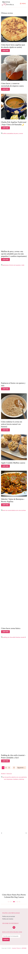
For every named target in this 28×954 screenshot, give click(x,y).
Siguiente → (21, 767)
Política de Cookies (7, 919)
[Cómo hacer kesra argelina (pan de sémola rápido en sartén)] (14, 17)
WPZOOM (24, 948)
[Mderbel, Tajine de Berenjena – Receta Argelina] (14, 472)
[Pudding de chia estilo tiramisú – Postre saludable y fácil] (14, 637)
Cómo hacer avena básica (10, 628)
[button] (23, 3)
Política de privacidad (8, 916)
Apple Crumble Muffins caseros (13, 463)
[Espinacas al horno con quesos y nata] (14, 265)
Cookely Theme (16, 948)
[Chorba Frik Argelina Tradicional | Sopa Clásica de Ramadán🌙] (14, 95)
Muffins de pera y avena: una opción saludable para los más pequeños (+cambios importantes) (14, 253)
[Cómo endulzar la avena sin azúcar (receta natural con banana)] (14, 394)
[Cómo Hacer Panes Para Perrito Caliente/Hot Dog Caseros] (14, 777)
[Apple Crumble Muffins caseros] (14, 435)
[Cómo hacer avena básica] (14, 510)
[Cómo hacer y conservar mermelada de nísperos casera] (14, 56)
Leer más (5, 50)
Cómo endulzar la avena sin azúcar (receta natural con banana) (11, 424)
